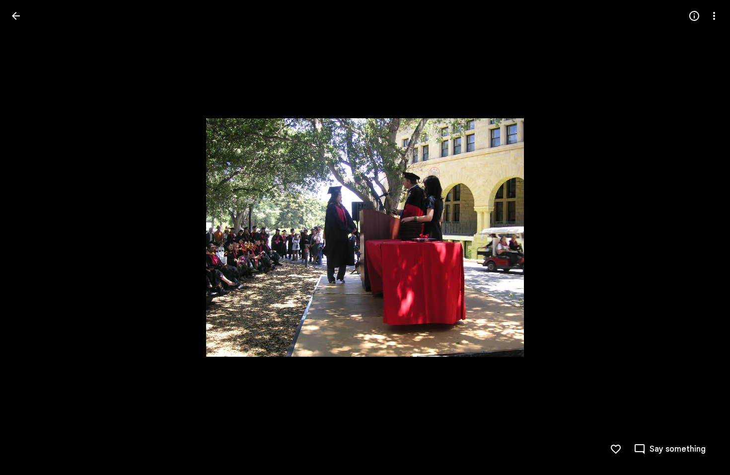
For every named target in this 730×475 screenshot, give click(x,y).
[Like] (616, 449)
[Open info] (694, 16)
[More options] (714, 16)
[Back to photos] (16, 16)
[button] (28, 237)
